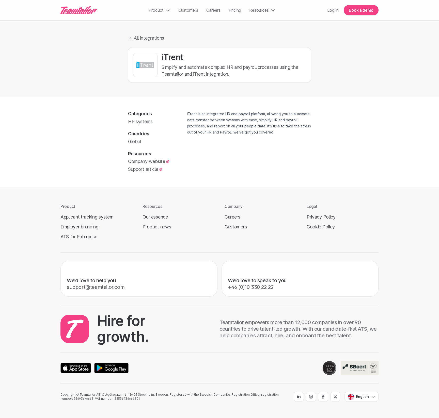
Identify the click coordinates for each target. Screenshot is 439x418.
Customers (188, 10)
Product (156, 10)
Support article (143, 169)
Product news (157, 226)
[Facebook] (323, 397)
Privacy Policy (321, 217)
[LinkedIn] (299, 397)
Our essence (155, 217)
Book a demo (361, 10)
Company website (146, 161)
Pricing (235, 10)
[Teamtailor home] (78, 10)
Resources (259, 10)
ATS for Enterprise (78, 236)
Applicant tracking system (86, 217)
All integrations (149, 38)
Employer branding (79, 226)
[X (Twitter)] (335, 397)
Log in (333, 10)
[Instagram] (311, 397)
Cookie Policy (321, 226)
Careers (213, 10)
